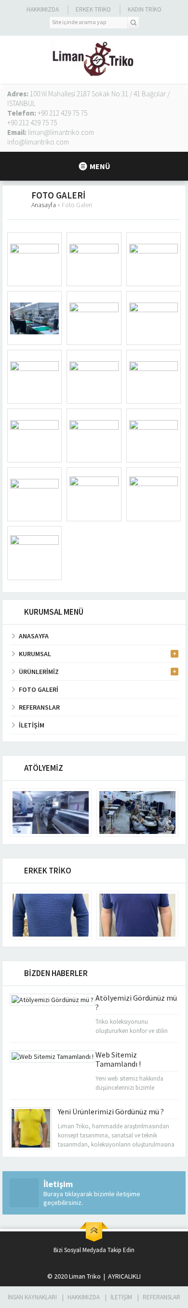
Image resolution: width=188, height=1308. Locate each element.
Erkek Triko (93, 9)
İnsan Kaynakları (32, 1297)
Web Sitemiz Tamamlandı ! (118, 1059)
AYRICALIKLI (124, 1276)
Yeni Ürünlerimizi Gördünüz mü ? (111, 1111)
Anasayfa (43, 204)
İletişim (121, 1297)
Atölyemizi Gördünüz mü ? (136, 1002)
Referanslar (161, 1297)
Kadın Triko (144, 9)
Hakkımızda (43, 9)
